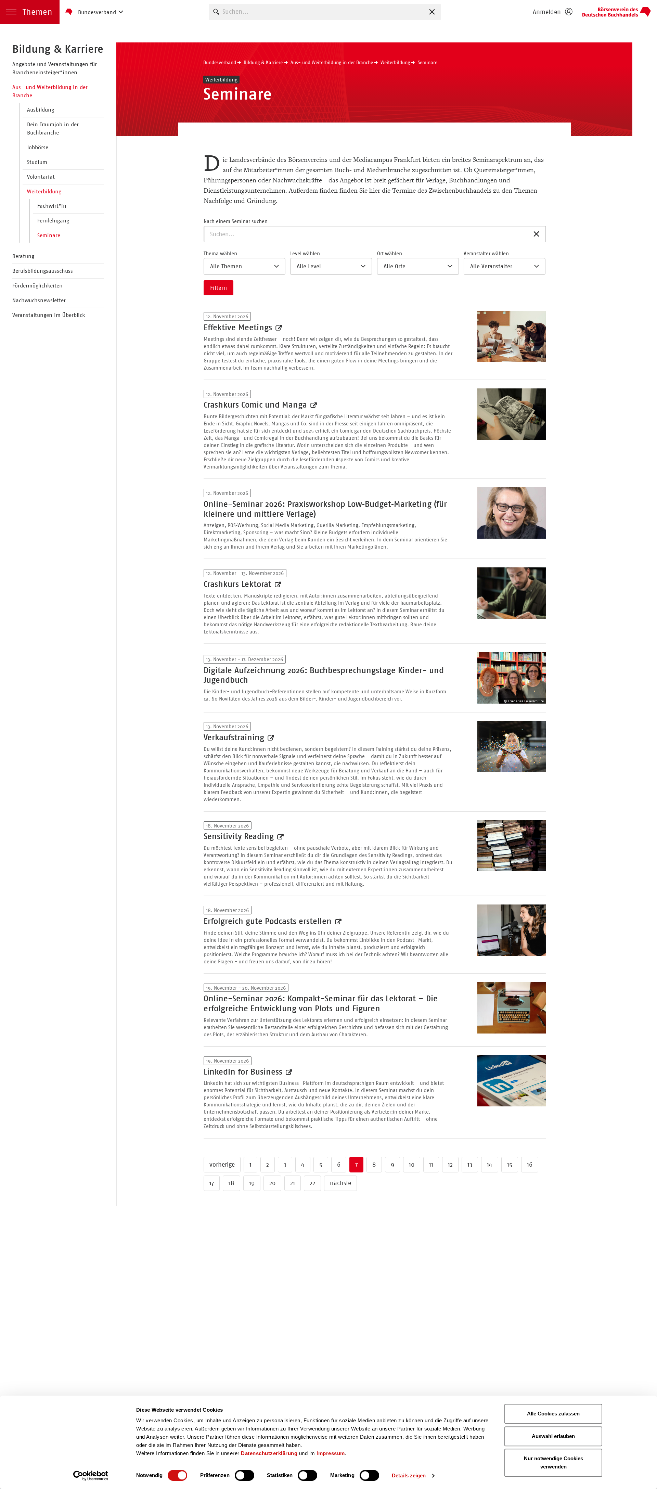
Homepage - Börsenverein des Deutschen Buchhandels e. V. (616, 12)
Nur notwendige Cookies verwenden (553, 1462)
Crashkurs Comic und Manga (256, 405)
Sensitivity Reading (240, 836)
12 (450, 1164)
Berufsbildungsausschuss (42, 271)
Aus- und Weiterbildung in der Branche (50, 91)
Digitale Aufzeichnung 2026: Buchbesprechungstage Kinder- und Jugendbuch (324, 675)
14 (489, 1164)
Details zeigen (409, 1475)
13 (469, 1164)
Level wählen (305, 253)
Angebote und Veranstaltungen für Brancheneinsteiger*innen (54, 68)
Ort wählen (389, 253)
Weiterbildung (44, 191)
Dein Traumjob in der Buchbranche (53, 128)
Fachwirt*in (51, 206)
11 (431, 1164)
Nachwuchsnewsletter (39, 300)
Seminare (48, 235)
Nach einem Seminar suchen (236, 221)
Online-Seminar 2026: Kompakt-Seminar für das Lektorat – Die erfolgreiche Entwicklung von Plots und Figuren (321, 1003)
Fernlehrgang (53, 220)
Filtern (218, 287)
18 (231, 1183)
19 (252, 1183)
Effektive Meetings (239, 327)
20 (272, 1183)
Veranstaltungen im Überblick (48, 315)
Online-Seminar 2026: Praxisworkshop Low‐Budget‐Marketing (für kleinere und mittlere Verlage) (325, 509)
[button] (30, 12)
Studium (37, 162)
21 (292, 1183)
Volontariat (41, 177)
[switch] (244, 1475)
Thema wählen (220, 253)
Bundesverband (219, 62)
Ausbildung (40, 109)
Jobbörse (37, 147)
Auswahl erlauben (553, 1436)
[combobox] (324, 11)
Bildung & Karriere (57, 48)
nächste (340, 1183)
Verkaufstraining (235, 737)
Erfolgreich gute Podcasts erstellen (269, 921)
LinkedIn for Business (244, 1072)
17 (211, 1183)
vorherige (222, 1164)
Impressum (331, 1453)
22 (312, 1183)
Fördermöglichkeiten (37, 285)
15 (509, 1164)
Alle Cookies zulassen (553, 1413)
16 (529, 1164)
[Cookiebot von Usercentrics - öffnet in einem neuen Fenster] (91, 1476)
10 (411, 1164)
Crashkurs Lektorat (239, 584)
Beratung (23, 256)
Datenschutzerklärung (269, 1453)
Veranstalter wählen (486, 253)
